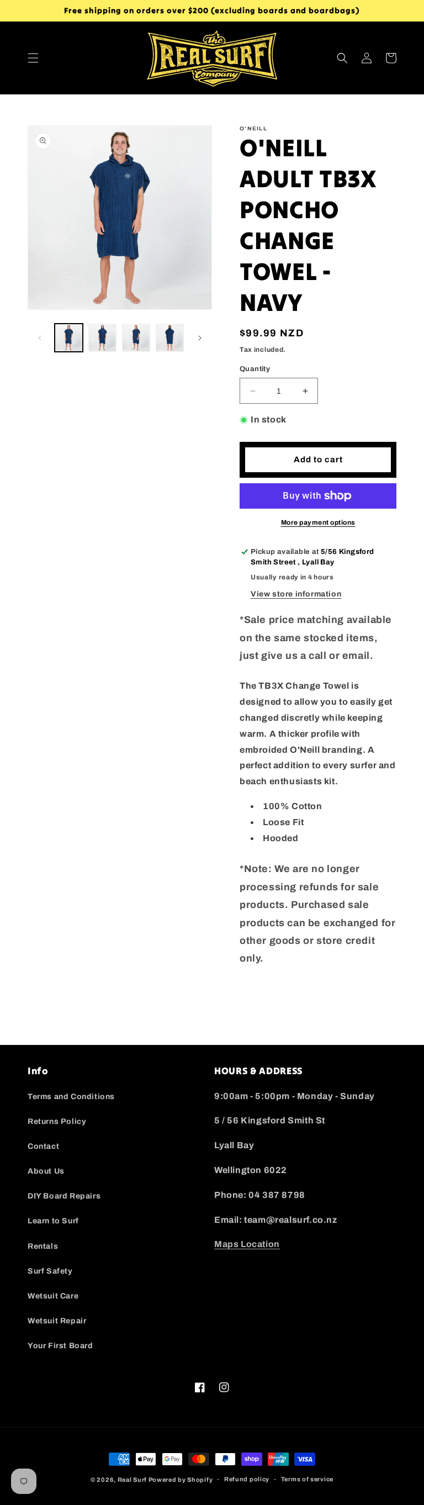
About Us (46, 1171)
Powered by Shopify (181, 1479)
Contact (43, 1146)
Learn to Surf (53, 1221)
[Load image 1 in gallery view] (69, 338)
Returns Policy (57, 1121)
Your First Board (60, 1346)
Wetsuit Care (53, 1296)
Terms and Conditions (71, 1096)
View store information (296, 594)
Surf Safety (50, 1271)
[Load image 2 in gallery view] (102, 338)
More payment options (318, 522)
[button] (33, 58)
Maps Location (247, 1244)
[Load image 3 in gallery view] (136, 338)
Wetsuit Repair (57, 1321)
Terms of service (307, 1479)
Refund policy (246, 1479)
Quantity (255, 369)
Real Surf (132, 1479)
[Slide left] (40, 338)
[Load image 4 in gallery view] (170, 338)
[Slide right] (200, 338)
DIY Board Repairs (64, 1196)
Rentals (43, 1246)
